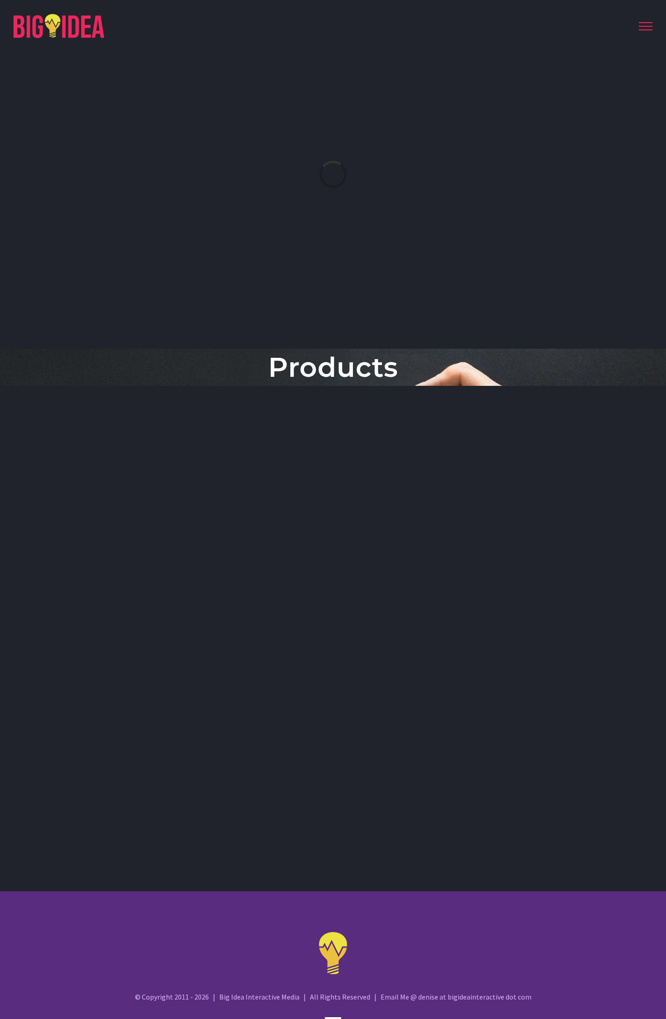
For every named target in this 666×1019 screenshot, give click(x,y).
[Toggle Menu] (645, 26)
